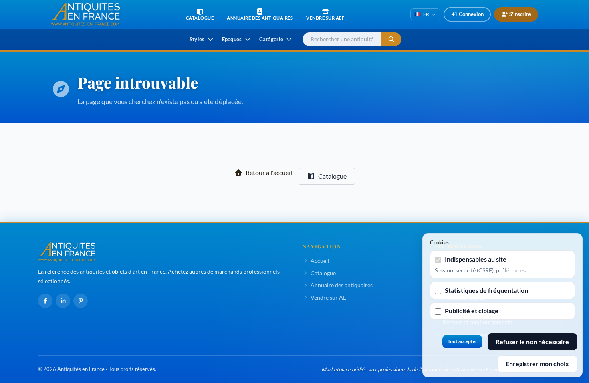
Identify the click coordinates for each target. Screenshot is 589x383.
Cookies (439, 242)
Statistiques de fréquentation (486, 290)
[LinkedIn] (63, 301)
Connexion (471, 14)
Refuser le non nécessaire (532, 341)
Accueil (320, 260)
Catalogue (332, 176)
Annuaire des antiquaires (342, 285)
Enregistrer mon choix (537, 363)
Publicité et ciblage (471, 310)
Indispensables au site (475, 259)
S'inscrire (520, 14)
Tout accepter (462, 341)
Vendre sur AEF (330, 297)
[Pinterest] (80, 301)
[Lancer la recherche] (391, 39)
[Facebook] (45, 301)
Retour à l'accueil (269, 172)
